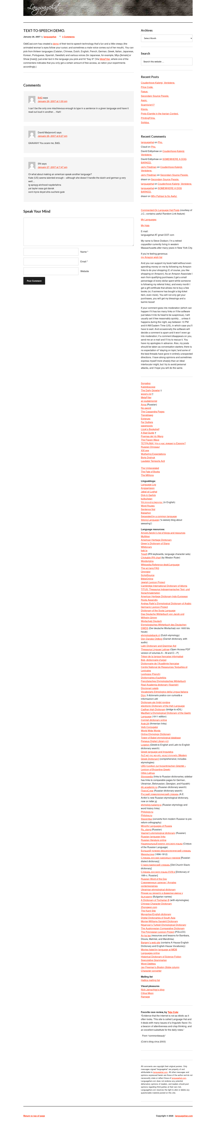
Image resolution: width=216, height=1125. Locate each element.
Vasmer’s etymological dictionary (158, 833)
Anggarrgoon (148, 488)
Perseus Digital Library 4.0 (155, 741)
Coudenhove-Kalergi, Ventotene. (158, 82)
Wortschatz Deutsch (151, 621)
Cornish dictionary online (154, 720)
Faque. (144, 91)
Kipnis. (144, 109)
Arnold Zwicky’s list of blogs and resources (163, 532)
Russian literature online (153, 840)
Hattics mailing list (150, 980)
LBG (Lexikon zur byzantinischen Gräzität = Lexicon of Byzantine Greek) (163, 767)
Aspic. (144, 100)
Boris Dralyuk (148, 457)
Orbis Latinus (148, 773)
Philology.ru (147, 811)
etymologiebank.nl (150, 635)
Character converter (151, 970)
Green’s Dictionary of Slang (155, 543)
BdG (40, 97)
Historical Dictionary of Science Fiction (161, 956)
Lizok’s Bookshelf (150, 429)
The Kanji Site (148, 910)
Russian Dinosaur (150, 447)
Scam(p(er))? (148, 104)
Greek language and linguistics (157, 751)
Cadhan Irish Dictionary (153, 709)
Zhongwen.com (149, 907)
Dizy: (143, 695)
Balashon (146, 512)
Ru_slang (146, 829)
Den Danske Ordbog (151, 638)
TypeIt (144, 554)
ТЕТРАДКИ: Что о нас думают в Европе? (163, 443)
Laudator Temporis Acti (153, 461)
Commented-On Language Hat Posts (160, 210)
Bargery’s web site (150, 942)
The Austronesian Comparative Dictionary (163, 928)
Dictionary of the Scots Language (158, 610)
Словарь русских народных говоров (160, 857)
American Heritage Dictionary (156, 540)
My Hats (145, 225)
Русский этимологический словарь (160, 794)
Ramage (145, 996)
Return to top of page (34, 1115)
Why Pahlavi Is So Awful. (164, 196)
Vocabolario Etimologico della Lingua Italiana (164, 691)
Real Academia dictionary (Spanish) (160, 684)
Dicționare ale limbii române (155, 702)
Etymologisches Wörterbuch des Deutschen (163, 624)
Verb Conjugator (149, 727)
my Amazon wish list (151, 257)
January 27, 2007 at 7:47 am (52, 167)
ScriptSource (147, 575)
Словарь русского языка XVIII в (158, 872)
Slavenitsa (146, 819)
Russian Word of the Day (154, 879)
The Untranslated (150, 468)
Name (83, 251)
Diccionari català (149, 688)
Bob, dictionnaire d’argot (153, 660)
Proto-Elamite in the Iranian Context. (160, 113)
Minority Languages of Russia (156, 826)
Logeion (145, 744)
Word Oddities (148, 963)
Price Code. (147, 87)
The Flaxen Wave (150, 439)
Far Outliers (147, 422)
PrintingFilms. (148, 118)
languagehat (50, 36)
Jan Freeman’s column (160, 967)
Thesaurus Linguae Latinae (155, 649)
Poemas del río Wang (152, 436)
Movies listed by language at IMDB (159, 949)
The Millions (147, 475)
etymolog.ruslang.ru (151, 804)
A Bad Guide (147, 432)
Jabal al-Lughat (149, 491)
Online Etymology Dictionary (156, 734)
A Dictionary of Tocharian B (155, 900)
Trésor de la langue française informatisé (162, 656)
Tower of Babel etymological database (161, 737)
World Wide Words (150, 730)
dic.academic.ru (149, 787)
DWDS (144, 628)
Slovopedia (147, 776)
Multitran (145, 536)
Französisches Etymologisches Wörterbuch (163, 681)
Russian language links (153, 836)
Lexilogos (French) (150, 674)
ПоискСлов (147, 790)
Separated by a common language (159, 516)
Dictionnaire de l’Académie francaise (160, 663)
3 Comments (68, 36)
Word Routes (148, 505)
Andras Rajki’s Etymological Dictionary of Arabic (166, 603)
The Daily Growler (150, 390)
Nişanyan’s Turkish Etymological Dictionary (163, 924)
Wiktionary (146, 547)
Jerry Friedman (148, 167)
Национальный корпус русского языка (161, 843)
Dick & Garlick (148, 495)
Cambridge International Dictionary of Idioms (164, 585)
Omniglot (145, 571)
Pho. (160, 142)
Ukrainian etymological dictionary (158, 889)
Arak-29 (145, 723)
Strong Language (150, 520)
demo (56, 43)
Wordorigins (147, 561)
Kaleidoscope (148, 386)
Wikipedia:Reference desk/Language (160, 564)
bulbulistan (146, 498)
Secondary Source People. (155, 96)
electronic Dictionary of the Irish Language (163, 706)
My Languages (148, 219)
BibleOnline (147, 578)
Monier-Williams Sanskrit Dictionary (159, 921)
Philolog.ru (146, 815)
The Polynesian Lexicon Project (157, 932)
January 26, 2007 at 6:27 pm (52, 136)
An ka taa (146, 935)
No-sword (146, 408)
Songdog (145, 383)
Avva (144, 404)
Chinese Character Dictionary (156, 903)
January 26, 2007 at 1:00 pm (52, 101)
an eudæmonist (149, 401)
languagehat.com (34, 9)
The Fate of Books (150, 471)
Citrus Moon (147, 993)
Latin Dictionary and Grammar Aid (158, 645)
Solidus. (145, 122)
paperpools (147, 425)
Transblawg (147, 415)
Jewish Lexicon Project (153, 582)
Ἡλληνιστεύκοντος (152, 502)
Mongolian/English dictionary (156, 914)
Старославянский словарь (155, 864)
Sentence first (148, 509)
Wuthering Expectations (153, 454)
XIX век (145, 450)
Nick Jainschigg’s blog (152, 989)
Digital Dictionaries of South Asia (158, 917)
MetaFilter (105, 59)
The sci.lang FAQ (150, 568)
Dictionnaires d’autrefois (153, 677)
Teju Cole (173, 1012)
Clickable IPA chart (151, 557)
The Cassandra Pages (152, 411)
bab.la (144, 550)
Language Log (148, 484)
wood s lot (146, 394)
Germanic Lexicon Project (154, 607)
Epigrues (145, 418)
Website (84, 271)
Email (83, 261)
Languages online (150, 953)
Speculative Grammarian (154, 960)
